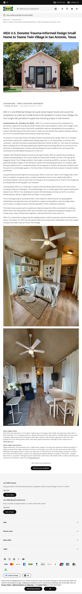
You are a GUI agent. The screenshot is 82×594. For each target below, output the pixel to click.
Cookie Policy (42, 585)
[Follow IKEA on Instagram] (9, 559)
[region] (41, 585)
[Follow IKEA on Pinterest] (14, 559)
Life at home (27, 103)
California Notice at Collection (23, 585)
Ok (50, 589)
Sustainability (38, 103)
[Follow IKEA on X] (18, 559)
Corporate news (9, 103)
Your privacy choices (33, 589)
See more (6, 490)
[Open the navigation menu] (77, 9)
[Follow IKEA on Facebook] (5, 559)
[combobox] (34, 8)
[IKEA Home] (8, 9)
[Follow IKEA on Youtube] (23, 559)
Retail (20, 103)
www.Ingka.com (8, 441)
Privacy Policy (6, 585)
